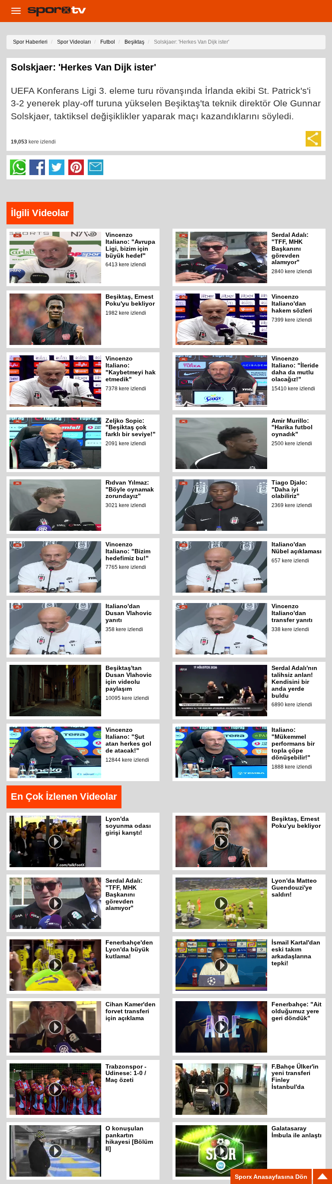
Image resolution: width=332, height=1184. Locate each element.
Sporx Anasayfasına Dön (271, 1176)
